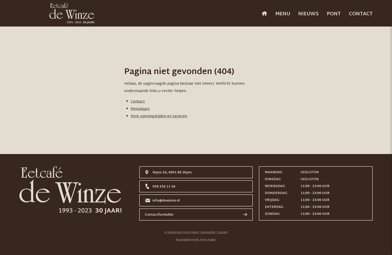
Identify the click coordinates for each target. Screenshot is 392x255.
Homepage (264, 13)
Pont (334, 14)
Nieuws (308, 14)
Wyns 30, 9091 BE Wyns (172, 173)
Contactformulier (159, 215)
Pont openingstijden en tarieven (159, 116)
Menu (282, 14)
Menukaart (140, 109)
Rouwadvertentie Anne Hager (196, 239)
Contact (361, 14)
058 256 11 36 (164, 187)
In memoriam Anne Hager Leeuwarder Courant (196, 232)
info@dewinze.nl (166, 201)
